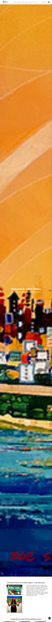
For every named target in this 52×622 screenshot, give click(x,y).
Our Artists (30, 2)
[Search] (48, 2)
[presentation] (2, 290)
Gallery (24, 2)
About (17, 2)
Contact (36, 2)
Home (15, 2)
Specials (26, 2)
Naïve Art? (20, 2)
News (33, 2)
